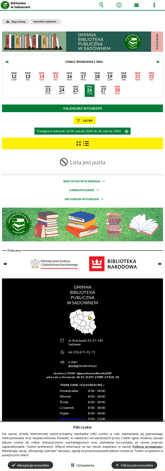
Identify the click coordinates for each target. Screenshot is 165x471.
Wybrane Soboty (73, 419)
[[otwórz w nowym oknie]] (54, 263)
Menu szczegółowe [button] (154, 5)
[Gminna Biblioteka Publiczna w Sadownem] (82, 41)
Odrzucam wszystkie (137, 465)
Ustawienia (85, 465)
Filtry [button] (88, 120)
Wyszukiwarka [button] (101, 5)
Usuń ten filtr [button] (127, 131)
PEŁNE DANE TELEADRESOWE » (83, 385)
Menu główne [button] (137, 5)
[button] (14, 77)
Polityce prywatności (147, 446)
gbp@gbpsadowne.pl (82, 365)
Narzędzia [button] (119, 5)
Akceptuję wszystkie (33, 465)
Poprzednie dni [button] (7, 61)
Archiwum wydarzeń (82, 199)
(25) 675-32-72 (84, 352)
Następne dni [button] (158, 61)
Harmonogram (81, 190)
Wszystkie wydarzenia (81, 181)
